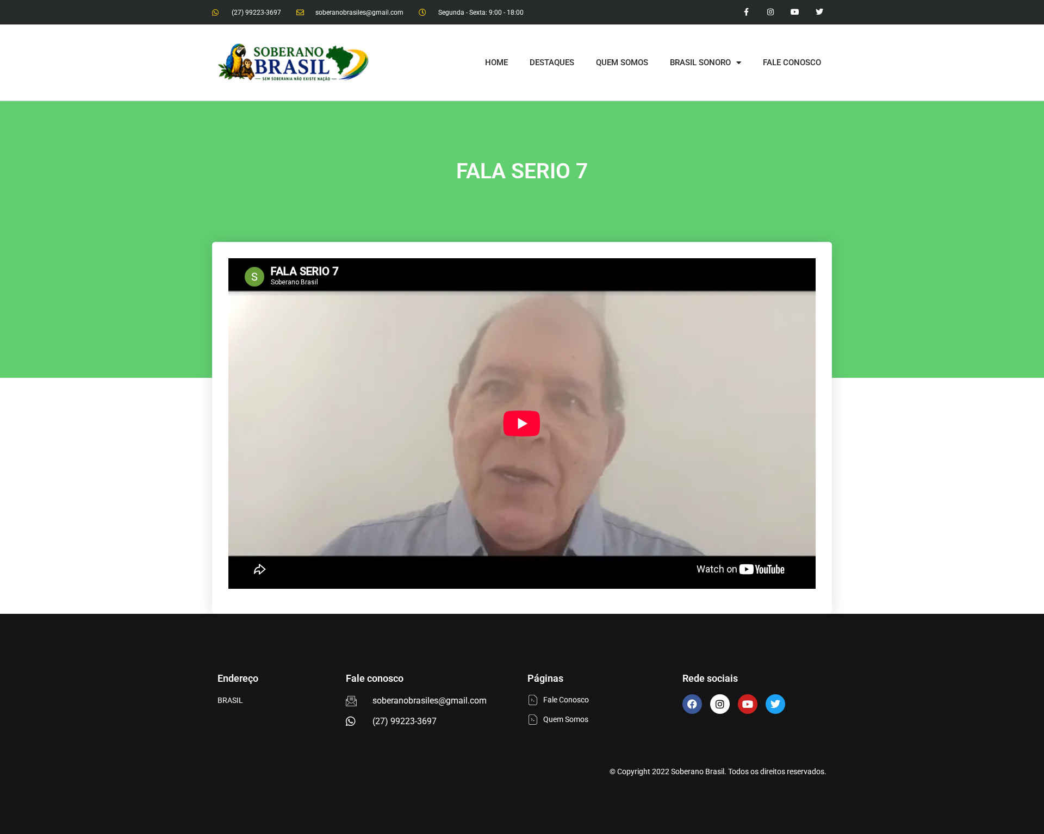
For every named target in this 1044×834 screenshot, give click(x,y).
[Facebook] (692, 704)
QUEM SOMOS (622, 62)
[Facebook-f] (746, 12)
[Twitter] (819, 12)
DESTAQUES (552, 62)
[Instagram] (771, 12)
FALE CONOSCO (792, 62)
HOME (496, 62)
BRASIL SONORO (700, 62)
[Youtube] (794, 12)
